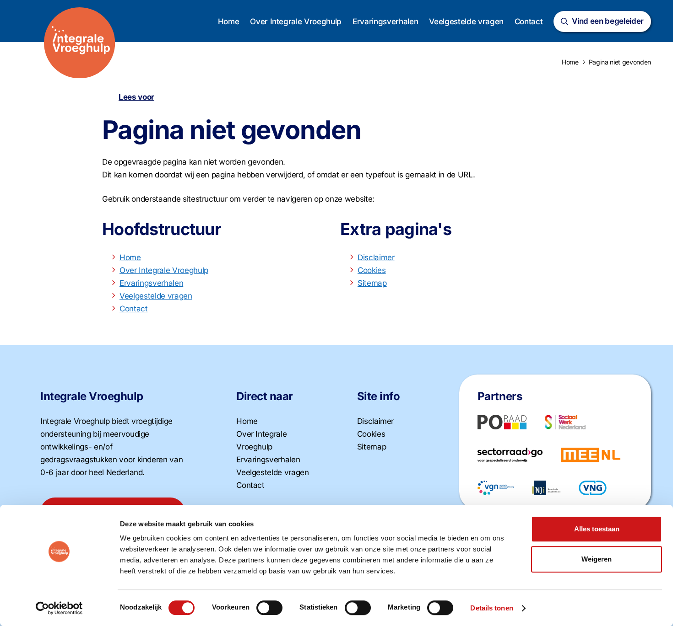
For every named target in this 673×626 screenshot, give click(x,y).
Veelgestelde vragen (466, 21)
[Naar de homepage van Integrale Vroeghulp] (79, 43)
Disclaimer (376, 257)
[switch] (269, 607)
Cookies (372, 270)
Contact (529, 21)
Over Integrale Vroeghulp (296, 21)
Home (228, 21)
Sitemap (372, 283)
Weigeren (596, 559)
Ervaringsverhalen (385, 21)
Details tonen (491, 608)
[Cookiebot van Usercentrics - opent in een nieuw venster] (59, 608)
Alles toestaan (596, 529)
